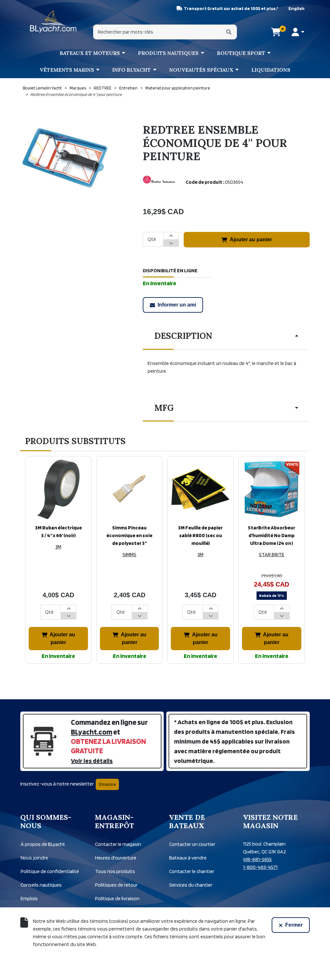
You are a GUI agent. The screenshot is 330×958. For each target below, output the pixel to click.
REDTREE (103, 87)
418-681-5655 (257, 859)
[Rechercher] (229, 32)
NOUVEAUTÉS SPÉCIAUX (201, 70)
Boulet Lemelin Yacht (42, 87)
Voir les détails (92, 761)
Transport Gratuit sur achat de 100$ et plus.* (231, 8)
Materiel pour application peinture (177, 87)
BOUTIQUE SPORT (241, 53)
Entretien (128, 87)
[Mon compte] (298, 32)
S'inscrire (107, 784)
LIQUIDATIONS (270, 70)
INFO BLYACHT (131, 70)
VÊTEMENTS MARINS (67, 70)
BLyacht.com (91, 731)
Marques (78, 87)
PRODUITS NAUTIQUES (168, 53)
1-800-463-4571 (260, 867)
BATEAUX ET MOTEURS (90, 53)
